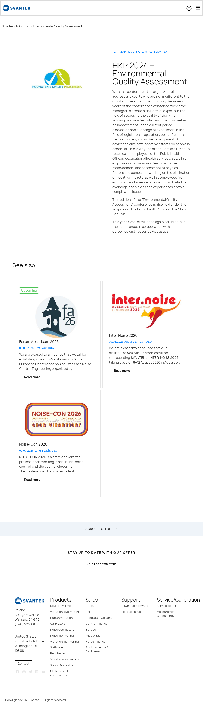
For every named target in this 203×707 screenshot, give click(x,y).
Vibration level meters (65, 612)
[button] (191, 8)
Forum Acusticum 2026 (39, 341)
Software (56, 647)
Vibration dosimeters (64, 659)
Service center (167, 606)
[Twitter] (30, 672)
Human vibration (61, 617)
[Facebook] (17, 672)
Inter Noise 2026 (123, 335)
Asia (88, 612)
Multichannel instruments (59, 673)
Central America (96, 623)
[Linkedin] (37, 672)
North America (95, 641)
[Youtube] (43, 672)
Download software (134, 606)
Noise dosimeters (62, 629)
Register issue (131, 612)
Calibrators (58, 623)
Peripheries (58, 653)
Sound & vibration (62, 665)
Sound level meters (63, 606)
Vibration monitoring (64, 641)
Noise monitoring (62, 635)
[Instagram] (24, 672)
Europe (91, 629)
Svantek (7, 26)
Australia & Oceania (99, 617)
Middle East (94, 635)
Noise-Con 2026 (33, 444)
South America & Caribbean (97, 649)
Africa (90, 606)
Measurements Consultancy (167, 614)
